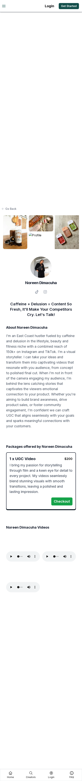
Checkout (62, 501)
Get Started (69, 6)
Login (49, 6)
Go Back (10, 208)
